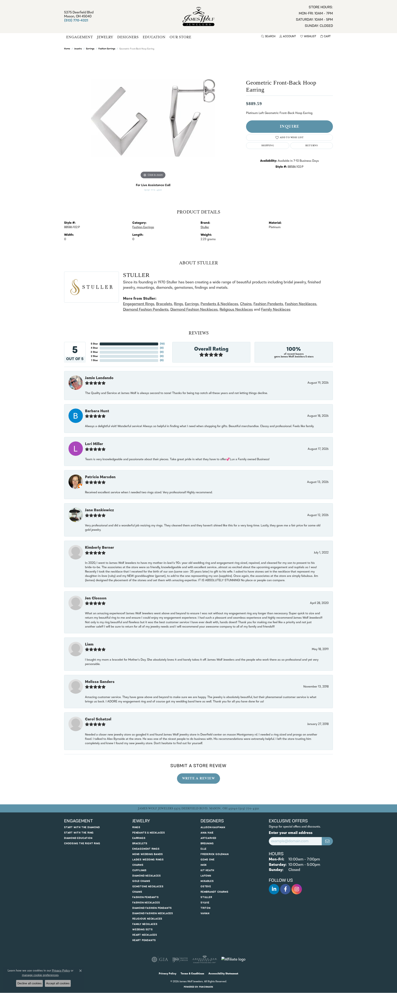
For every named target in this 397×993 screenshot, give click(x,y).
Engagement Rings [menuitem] (146, 849)
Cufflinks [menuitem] (139, 870)
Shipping (267, 145)
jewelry (78, 48)
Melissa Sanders (100, 682)
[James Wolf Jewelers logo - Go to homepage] (198, 16)
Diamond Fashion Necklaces (194, 309)
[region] (153, 118)
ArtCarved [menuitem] (208, 838)
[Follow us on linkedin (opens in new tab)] (274, 889)
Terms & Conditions (192, 974)
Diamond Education (78, 838)
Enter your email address (290, 833)
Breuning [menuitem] (207, 843)
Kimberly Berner (99, 547)
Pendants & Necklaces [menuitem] (148, 833)
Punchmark (206, 987)
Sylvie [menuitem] (205, 902)
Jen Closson (95, 598)
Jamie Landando (99, 378)
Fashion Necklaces (300, 304)
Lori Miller (94, 444)
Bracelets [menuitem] (139, 843)
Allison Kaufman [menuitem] (213, 827)
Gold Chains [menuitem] (141, 881)
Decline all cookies (29, 983)
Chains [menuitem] (137, 892)
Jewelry (105, 37)
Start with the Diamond (82, 827)
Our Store (180, 37)
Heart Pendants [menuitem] (144, 940)
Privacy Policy (167, 974)
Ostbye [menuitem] (206, 886)
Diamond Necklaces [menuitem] (146, 876)
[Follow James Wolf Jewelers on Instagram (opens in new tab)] (297, 889)
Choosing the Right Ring (82, 843)
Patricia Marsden (100, 477)
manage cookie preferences (40, 975)
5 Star (94, 344)
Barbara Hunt (97, 411)
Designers (128, 37)
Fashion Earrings (106, 48)
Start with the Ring (79, 833)
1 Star (94, 360)
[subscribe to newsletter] (327, 841)
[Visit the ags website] (204, 959)
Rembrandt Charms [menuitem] (214, 892)
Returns (311, 145)
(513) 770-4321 (153, 190)
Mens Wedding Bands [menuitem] (147, 854)
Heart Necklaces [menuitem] (144, 935)
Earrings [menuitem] (138, 838)
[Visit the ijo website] (180, 959)
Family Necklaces (276, 309)
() (162, 344)
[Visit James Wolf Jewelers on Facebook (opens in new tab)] (285, 889)
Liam (89, 644)
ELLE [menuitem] (204, 849)
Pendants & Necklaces (219, 304)
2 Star (94, 356)
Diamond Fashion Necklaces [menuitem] (152, 913)
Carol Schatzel (98, 719)
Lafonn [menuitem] (206, 876)
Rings (178, 304)
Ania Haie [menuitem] (207, 833)
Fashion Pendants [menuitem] (145, 897)
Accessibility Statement (223, 974)
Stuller (205, 227)
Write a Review (198, 778)
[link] (314, 16)
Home (67, 48)
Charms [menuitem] (137, 865)
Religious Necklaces (236, 309)
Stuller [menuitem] (206, 897)
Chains (246, 304)
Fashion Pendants (268, 304)
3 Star (94, 352)
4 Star (94, 348)
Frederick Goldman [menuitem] (215, 854)
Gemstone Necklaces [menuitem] (147, 886)
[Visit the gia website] (160, 959)
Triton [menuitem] (205, 908)
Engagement (79, 37)
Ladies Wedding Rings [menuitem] (148, 859)
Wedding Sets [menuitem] (142, 929)
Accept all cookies (57, 983)
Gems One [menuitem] (207, 859)
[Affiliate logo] (233, 959)
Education (154, 37)
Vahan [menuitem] (205, 913)
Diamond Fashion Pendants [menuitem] (152, 908)
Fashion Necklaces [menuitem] (146, 902)
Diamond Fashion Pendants (146, 309)
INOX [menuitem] (204, 865)
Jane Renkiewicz (99, 510)
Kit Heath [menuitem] (207, 870)
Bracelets (164, 304)
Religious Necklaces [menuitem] (147, 919)
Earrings (90, 48)
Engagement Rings (138, 304)
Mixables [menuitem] (207, 881)
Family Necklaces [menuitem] (145, 924)
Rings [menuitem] (136, 827)
